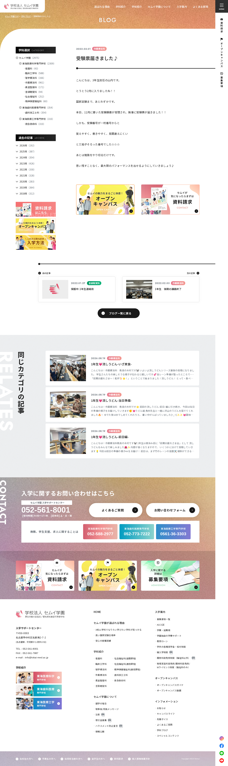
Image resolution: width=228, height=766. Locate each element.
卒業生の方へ (49, 758)
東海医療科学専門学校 (39, 63)
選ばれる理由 (102, 6)
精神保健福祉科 (37, 101)
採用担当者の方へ (73, 758)
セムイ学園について (159, 6)
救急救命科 (35, 124)
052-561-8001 (30, 648)
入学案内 (182, 6)
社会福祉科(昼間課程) (125, 658)
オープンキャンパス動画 (169, 690)
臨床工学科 (35, 73)
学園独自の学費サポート (169, 635)
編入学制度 (162, 652)
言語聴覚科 (34, 91)
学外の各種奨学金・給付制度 (171, 646)
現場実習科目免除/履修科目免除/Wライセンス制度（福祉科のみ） (173, 665)
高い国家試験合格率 (105, 635)
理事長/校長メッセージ (107, 709)
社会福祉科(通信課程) (125, 663)
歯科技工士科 (36, 112)
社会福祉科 (35, 96)
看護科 (32, 68)
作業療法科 (35, 82)
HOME (97, 612)
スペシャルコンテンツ (168, 735)
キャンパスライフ (166, 713)
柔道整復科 (35, 87)
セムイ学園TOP (12, 16)
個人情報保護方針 (141, 758)
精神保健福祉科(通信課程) (127, 669)
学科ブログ (26, 16)
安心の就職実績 (103, 640)
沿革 (97, 714)
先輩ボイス (162, 719)
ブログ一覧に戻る (120, 313)
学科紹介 (121, 6)
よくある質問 (200, 6)
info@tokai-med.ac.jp (36, 657)
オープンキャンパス (166, 678)
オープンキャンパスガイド (170, 685)
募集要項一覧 (163, 619)
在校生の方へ (26, 758)
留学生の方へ (98, 758)
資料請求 (118, 758)
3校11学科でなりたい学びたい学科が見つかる (118, 629)
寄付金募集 (101, 720)
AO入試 (161, 624)
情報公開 (99, 731)
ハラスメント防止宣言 (106, 725)
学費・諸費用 (163, 630)
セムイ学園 (30, 57)
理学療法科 (35, 77)
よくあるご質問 (165, 724)
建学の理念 (101, 703)
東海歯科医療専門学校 (38, 107)
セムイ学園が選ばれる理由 (109, 623)
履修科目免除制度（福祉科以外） (173, 657)
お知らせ (161, 708)
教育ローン (162, 641)
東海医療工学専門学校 (38, 119)
